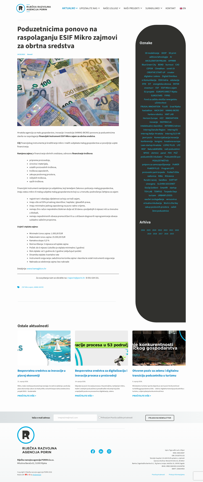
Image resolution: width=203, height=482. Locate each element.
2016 (166, 233)
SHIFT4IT (173, 179)
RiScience (169, 176)
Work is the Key (171, 203)
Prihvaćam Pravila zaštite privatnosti (117, 417)
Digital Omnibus (169, 76)
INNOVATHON (172, 118)
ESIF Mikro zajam (27, 287)
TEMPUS (158, 191)
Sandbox (163, 179)
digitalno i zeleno (152, 76)
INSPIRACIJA (166, 122)
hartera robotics (155, 114)
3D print (172, 53)
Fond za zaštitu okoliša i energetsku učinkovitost (160, 101)
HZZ (162, 118)
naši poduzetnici (172, 149)
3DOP (164, 53)
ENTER (176, 84)
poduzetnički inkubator (152, 156)
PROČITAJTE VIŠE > (27, 395)
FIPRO (167, 95)
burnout (169, 64)
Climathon (160, 68)
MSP (143, 149)
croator (170, 72)
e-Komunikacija (149, 80)
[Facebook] (93, 451)
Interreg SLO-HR (172, 133)
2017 (161, 233)
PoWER (175, 164)
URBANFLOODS (165, 195)
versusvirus (171, 199)
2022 (166, 230)
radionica (151, 176)
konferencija (147, 141)
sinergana (150, 183)
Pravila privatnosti (158, 474)
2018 (155, 233)
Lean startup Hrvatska (151, 145)
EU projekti (149, 91)
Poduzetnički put (172, 156)
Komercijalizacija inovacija (166, 137)
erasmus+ (148, 87)
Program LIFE (167, 168)
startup (173, 187)
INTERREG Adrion (173, 125)
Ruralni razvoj (150, 179)
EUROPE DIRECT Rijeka (166, 91)
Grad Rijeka (175, 106)
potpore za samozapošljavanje (156, 164)
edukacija (174, 80)
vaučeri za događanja (154, 199)
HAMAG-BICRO (39, 287)
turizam (152, 195)
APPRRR (172, 60)
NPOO (146, 152)
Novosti (29, 54)
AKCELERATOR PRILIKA (155, 60)
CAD (177, 64)
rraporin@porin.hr (76, 277)
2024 (154, 230)
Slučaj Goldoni (151, 187)
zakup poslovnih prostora (157, 207)
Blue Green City (149, 64)
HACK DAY (159, 110)
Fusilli (165, 106)
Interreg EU (173, 129)
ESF (157, 87)
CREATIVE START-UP (156, 72)
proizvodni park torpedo (153, 172)
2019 (149, 233)
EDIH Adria (163, 80)
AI (171, 56)
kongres (158, 141)
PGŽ (176, 152)
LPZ (178, 145)
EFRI (144, 84)
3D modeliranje (152, 53)
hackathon (147, 110)
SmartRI (164, 187)
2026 (143, 230)
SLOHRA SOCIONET (166, 183)
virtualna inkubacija (152, 203)
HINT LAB (169, 114)
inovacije (154, 122)
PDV (170, 152)
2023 (160, 230)
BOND (161, 64)
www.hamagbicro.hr (36, 268)
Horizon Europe (150, 118)
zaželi (173, 207)
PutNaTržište (173, 172)
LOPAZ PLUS (169, 145)
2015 (172, 233)
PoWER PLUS (153, 168)
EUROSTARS (156, 95)
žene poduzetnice (160, 210)
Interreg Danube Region (154, 129)
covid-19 (171, 68)
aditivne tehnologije (158, 56)
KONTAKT (171, 8)
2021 (171, 230)
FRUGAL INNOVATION (150, 106)
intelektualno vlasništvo (151, 125)
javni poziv (147, 137)
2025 (149, 230)
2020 (177, 230)
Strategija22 (37, 475)
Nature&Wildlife (155, 149)
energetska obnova (162, 84)
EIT (149, 84)
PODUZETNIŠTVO (160, 160)
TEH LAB (148, 191)
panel (163, 152)
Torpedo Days (170, 191)
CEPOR (150, 68)
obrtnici (155, 152)
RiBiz (160, 176)
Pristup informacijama (176, 474)
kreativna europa (172, 141)
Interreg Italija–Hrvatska (152, 133)
